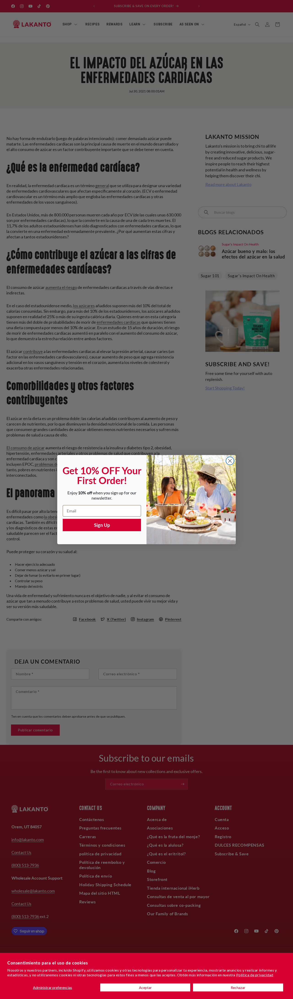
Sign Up (102, 525)
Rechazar (238, 987)
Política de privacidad (254, 975)
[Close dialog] (230, 461)
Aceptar (145, 987)
